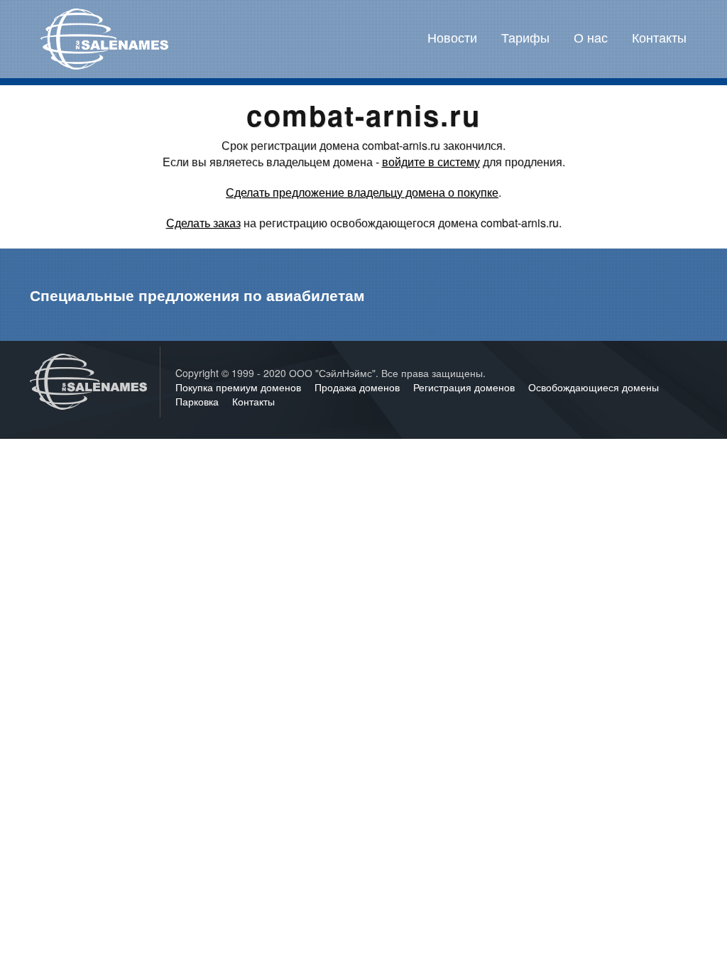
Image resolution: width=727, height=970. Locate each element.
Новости (452, 37)
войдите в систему (431, 161)
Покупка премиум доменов (239, 387)
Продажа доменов (359, 387)
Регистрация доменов (465, 387)
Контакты (659, 37)
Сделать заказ (203, 222)
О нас (591, 37)
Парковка (198, 401)
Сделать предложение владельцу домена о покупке (362, 192)
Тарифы (525, 37)
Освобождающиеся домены (593, 387)
